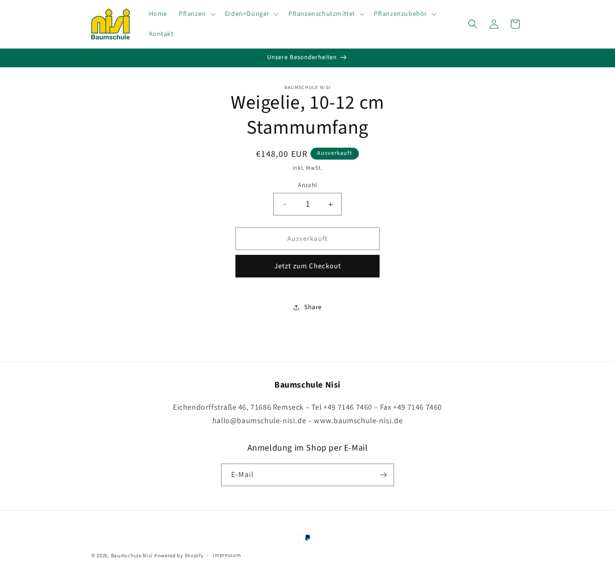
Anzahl (307, 185)
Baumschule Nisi (132, 555)
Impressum (227, 555)
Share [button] (313, 307)
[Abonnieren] (383, 475)
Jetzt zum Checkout (307, 266)
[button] (196, 14)
